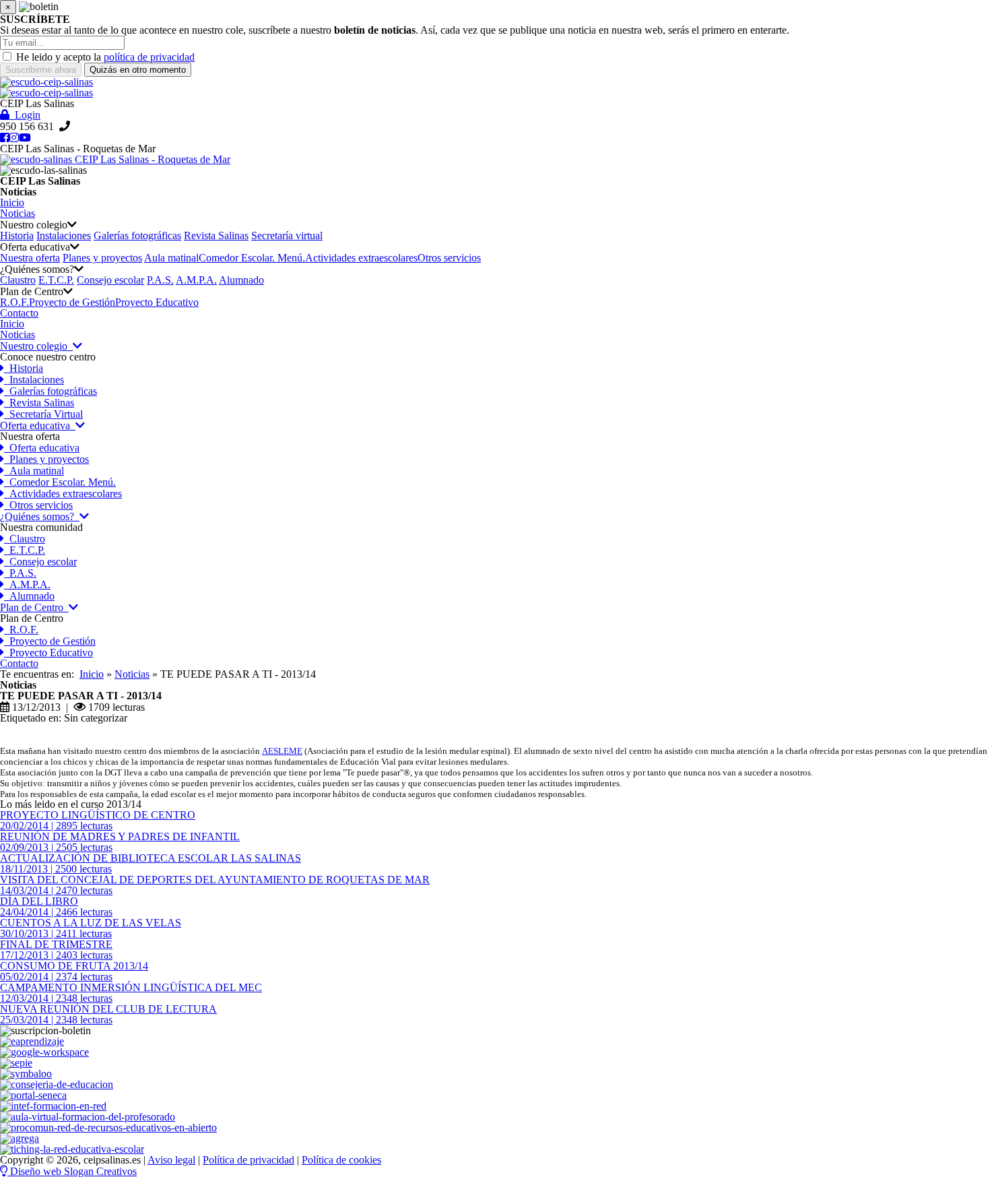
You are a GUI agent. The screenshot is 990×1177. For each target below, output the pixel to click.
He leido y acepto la (58, 57)
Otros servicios (449, 257)
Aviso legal (171, 1160)
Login (24, 115)
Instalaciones (63, 235)
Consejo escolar (110, 280)
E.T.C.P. (56, 280)
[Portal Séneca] (33, 1095)
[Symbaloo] (26, 1073)
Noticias (17, 334)
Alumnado (241, 280)
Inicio (12, 323)
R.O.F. (14, 302)
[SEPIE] (16, 1063)
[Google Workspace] (44, 1052)
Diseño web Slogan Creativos (72, 1171)
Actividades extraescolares (361, 257)
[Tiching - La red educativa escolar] (72, 1149)
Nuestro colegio (36, 346)
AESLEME (282, 751)
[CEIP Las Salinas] (495, 82)
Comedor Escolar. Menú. (252, 257)
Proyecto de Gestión (72, 302)
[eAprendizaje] (32, 1041)
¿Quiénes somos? (39, 516)
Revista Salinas (216, 235)
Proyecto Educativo (157, 302)
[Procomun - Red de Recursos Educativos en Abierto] (108, 1127)
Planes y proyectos (102, 257)
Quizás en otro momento (138, 70)
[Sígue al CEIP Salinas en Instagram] (14, 138)
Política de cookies (341, 1160)
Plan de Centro (34, 607)
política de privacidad (149, 57)
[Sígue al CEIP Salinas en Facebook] (4, 138)
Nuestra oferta (30, 257)
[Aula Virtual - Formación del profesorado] (87, 1116)
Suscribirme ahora (40, 70)
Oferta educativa (37, 425)
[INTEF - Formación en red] (53, 1106)
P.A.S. (160, 280)
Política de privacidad (248, 1160)
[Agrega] (19, 1138)
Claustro (18, 280)
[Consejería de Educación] (56, 1084)
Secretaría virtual (287, 235)
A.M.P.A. (196, 280)
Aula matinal (171, 257)
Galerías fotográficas (137, 235)
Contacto (19, 663)
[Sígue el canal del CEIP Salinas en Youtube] (25, 138)
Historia (17, 235)
